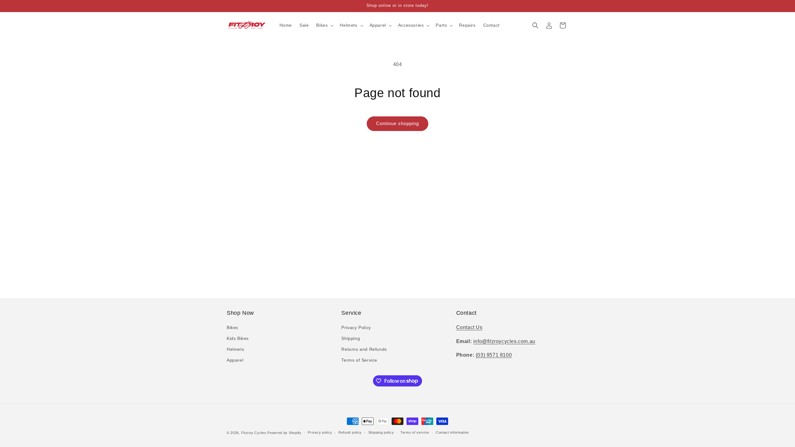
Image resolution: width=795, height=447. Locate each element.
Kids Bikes (238, 338)
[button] (324, 25)
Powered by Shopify (284, 433)
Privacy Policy (356, 327)
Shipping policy (381, 432)
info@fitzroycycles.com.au (504, 341)
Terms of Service (359, 360)
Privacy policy (320, 432)
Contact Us (469, 327)
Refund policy (350, 432)
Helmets (235, 349)
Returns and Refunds (364, 349)
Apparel (235, 360)
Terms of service (414, 432)
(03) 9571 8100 (494, 355)
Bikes (232, 327)
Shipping (350, 338)
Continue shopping (397, 123)
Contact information (452, 432)
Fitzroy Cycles (253, 433)
